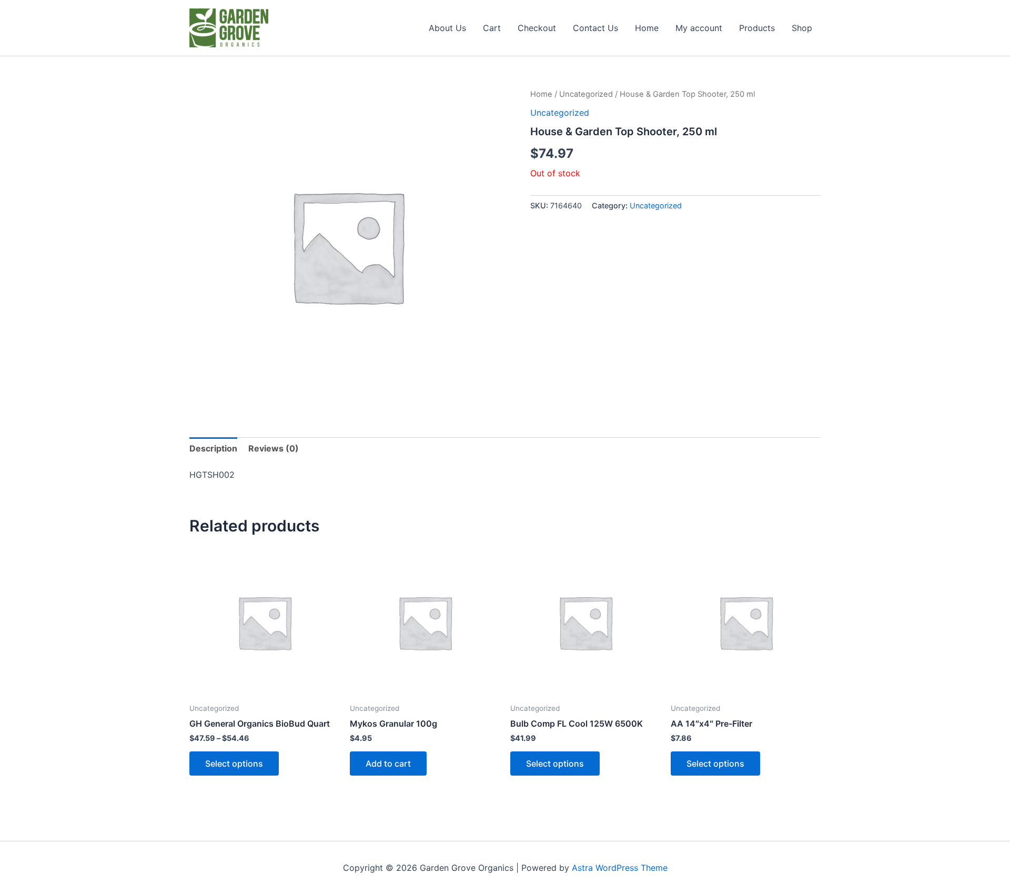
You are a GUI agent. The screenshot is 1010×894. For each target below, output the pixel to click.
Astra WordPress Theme (620, 867)
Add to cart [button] (388, 763)
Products (757, 28)
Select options (234, 763)
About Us (447, 28)
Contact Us (595, 28)
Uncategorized (586, 94)
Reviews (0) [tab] (273, 448)
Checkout (537, 28)
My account (698, 28)
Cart (492, 28)
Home (647, 28)
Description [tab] (213, 448)
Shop (802, 28)
